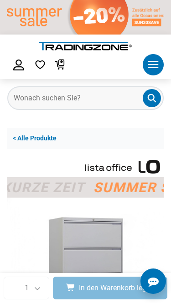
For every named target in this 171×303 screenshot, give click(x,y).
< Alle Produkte (35, 138)
